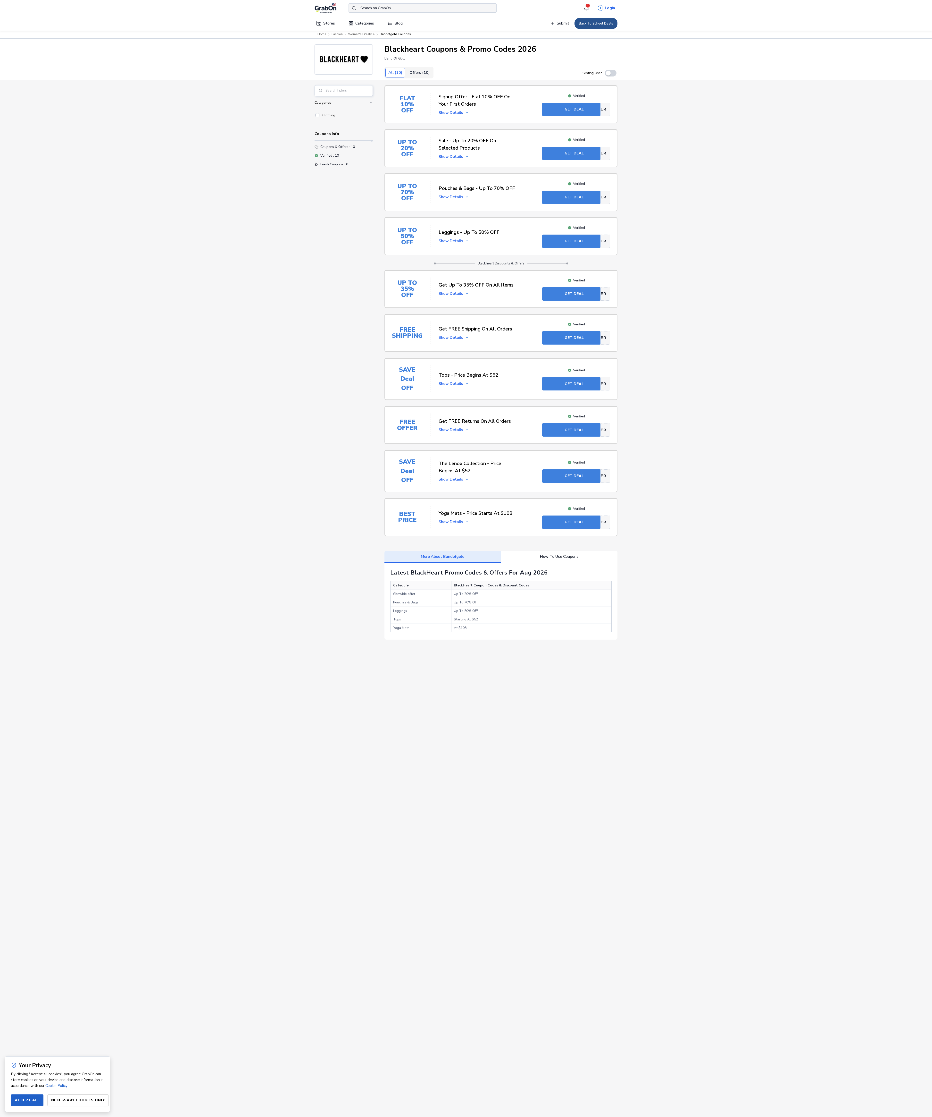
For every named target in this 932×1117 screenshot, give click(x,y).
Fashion (337, 34)
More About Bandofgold (443, 556)
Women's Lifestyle (361, 34)
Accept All (27, 1100)
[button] (344, 59)
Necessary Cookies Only (78, 1100)
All (395, 72)
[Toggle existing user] (610, 73)
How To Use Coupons (559, 556)
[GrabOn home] (332, 8)
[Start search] (354, 8)
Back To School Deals (596, 23)
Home (321, 34)
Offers (419, 72)
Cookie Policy (56, 1085)
